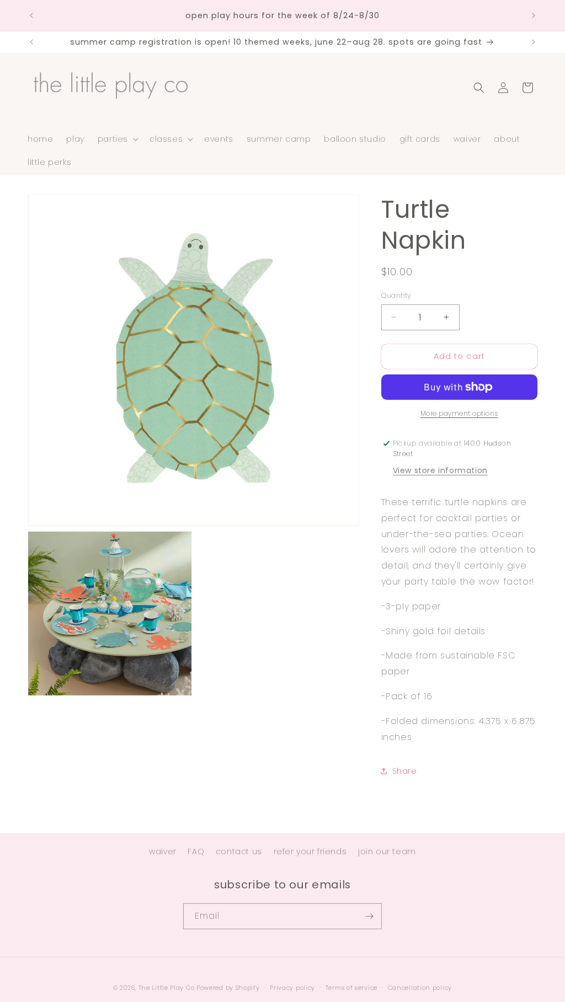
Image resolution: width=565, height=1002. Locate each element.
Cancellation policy (420, 987)
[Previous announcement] (31, 15)
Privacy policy (292, 987)
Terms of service (351, 987)
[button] (117, 139)
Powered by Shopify (228, 987)
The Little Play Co (166, 987)
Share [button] (404, 770)
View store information (440, 470)
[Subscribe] (369, 916)
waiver (163, 851)
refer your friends (310, 851)
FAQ (196, 851)
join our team (387, 851)
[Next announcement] (533, 15)
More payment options (459, 413)
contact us (239, 851)
